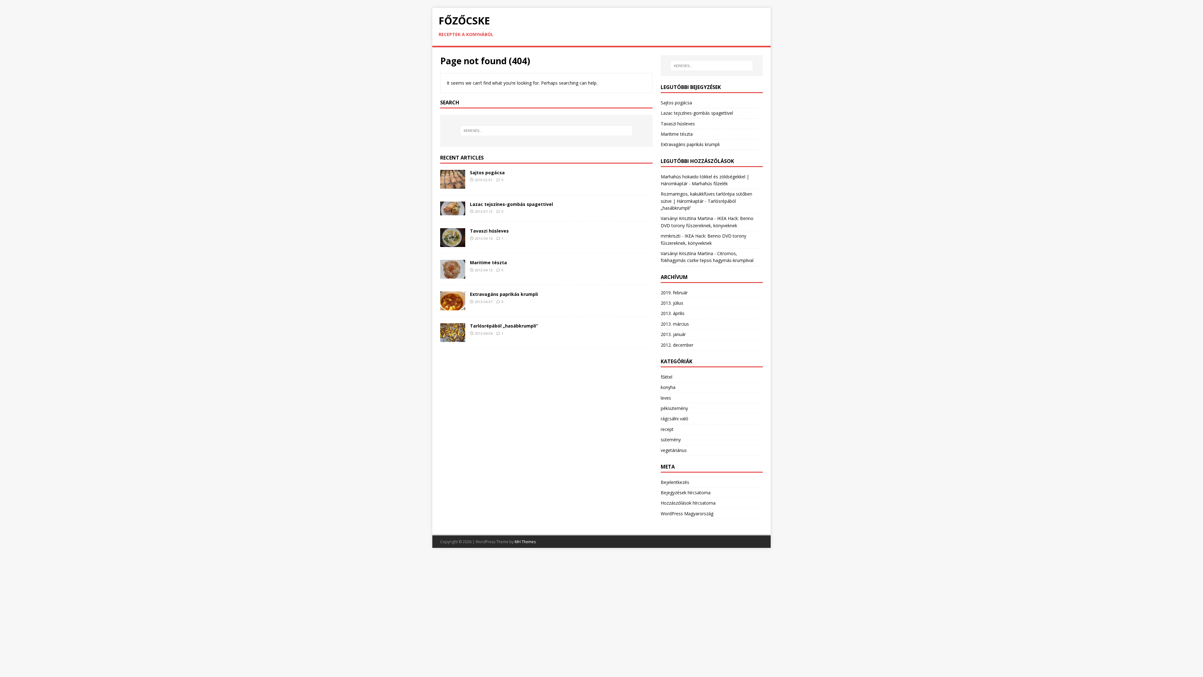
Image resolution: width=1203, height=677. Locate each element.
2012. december (677, 345)
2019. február (674, 293)
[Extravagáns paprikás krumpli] (452, 307)
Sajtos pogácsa (487, 173)
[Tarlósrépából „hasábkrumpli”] (452, 338)
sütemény (671, 440)
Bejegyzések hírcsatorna (686, 493)
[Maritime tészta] (452, 275)
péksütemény (674, 408)
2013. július (672, 303)
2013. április (673, 313)
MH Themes (525, 541)
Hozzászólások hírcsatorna (688, 503)
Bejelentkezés (675, 482)
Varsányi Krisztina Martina (687, 218)
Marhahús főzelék (710, 183)
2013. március (675, 324)
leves (666, 398)
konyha (668, 387)
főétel (666, 377)
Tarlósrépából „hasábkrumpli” (504, 326)
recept (667, 429)
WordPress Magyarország (687, 514)
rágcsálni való (674, 419)
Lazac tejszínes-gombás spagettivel (511, 204)
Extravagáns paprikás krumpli (504, 294)
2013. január (673, 334)
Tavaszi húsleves (489, 231)
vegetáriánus (674, 450)
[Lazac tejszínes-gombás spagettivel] (452, 212)
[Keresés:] (546, 130)
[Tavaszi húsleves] (452, 243)
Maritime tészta (488, 262)
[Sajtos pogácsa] (452, 185)
